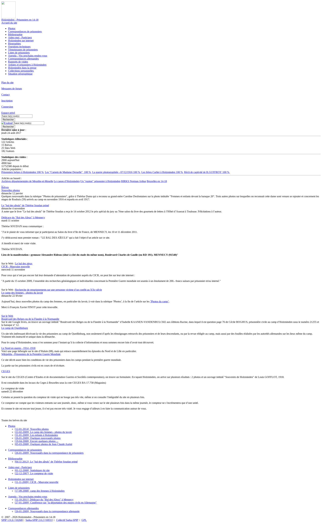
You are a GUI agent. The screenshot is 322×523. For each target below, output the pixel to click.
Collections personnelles (21, 70)
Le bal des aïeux (23, 263)
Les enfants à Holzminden (36, 435)
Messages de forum (11, 88)
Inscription (7, 100)
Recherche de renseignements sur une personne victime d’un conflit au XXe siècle (58, 289)
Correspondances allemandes (23, 58)
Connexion (7, 106)
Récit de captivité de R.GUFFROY (207, 172)
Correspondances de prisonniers (25, 31)
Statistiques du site (32, 470)
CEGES (5, 371)
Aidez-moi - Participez (20, 37)
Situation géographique (20, 73)
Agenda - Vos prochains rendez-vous (27, 55)
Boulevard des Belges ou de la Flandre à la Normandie (30, 318)
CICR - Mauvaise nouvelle (15, 266)
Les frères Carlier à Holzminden (162, 172)
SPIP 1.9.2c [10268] (12, 520)
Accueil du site (9, 22)
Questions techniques (19, 46)
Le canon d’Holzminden (67, 181)
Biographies (14, 43)
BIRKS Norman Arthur (133, 181)
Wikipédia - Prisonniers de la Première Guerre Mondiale (31, 354)
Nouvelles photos (10, 190)
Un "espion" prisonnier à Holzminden (100, 181)
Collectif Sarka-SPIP (67, 520)
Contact (5, 94)
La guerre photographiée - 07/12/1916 (116, 172)
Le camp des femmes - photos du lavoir (22, 292)
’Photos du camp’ (159, 301)
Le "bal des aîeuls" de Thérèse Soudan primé (25, 205)
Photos (11, 28)
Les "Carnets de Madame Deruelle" (68, 172)
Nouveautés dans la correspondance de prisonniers (49, 452)
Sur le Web (7, 315)
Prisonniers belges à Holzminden (22, 172)
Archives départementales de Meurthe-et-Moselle (27, 181)
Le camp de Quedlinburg (14, 328)
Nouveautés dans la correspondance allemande (47, 511)
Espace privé (8, 112)
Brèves (5, 187)
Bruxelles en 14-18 (157, 181)
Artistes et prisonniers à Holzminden (27, 64)
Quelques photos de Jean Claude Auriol (43, 444)
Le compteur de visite (34, 473)
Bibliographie (15, 34)
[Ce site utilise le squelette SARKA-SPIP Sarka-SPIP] (1, 184)
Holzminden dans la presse (22, 67)
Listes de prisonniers (19, 52)
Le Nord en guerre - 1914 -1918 (18, 348)
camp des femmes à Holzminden (40, 490)
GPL (84, 520)
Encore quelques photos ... (36, 441)
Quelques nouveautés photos (38, 438)
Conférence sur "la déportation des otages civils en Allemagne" (56, 502)
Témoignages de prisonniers (23, 49)
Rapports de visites (18, 61)
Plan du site (7, 82)
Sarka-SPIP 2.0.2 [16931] (39, 520)
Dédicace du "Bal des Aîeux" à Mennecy (23, 217)
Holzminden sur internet (21, 40)
